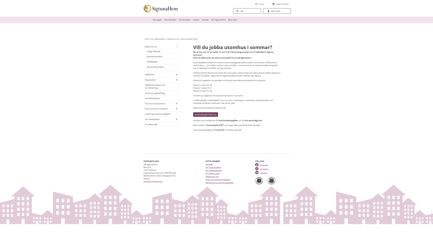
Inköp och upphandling (155, 93)
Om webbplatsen (152, 119)
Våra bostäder (170, 19)
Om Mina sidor (151, 124)
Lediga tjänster (154, 51)
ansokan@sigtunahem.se (205, 114)
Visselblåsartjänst (152, 98)
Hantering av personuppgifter (158, 114)
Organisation (150, 80)
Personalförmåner (155, 67)
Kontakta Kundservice (153, 181)
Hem (147, 39)
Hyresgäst (157, 19)
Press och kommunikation (156, 108)
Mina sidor (232, 19)
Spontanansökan (154, 56)
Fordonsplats (184, 19)
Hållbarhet (149, 74)
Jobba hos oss (173, 39)
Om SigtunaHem (218, 19)
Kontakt (205, 19)
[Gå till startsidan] (161, 8)
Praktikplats (152, 61)
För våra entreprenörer (155, 103)
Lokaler (196, 19)
